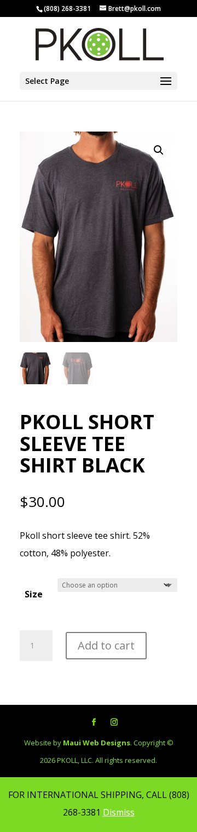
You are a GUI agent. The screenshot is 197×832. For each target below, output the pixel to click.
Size (34, 594)
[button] (159, 150)
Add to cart (106, 645)
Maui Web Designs (96, 743)
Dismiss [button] (119, 812)
